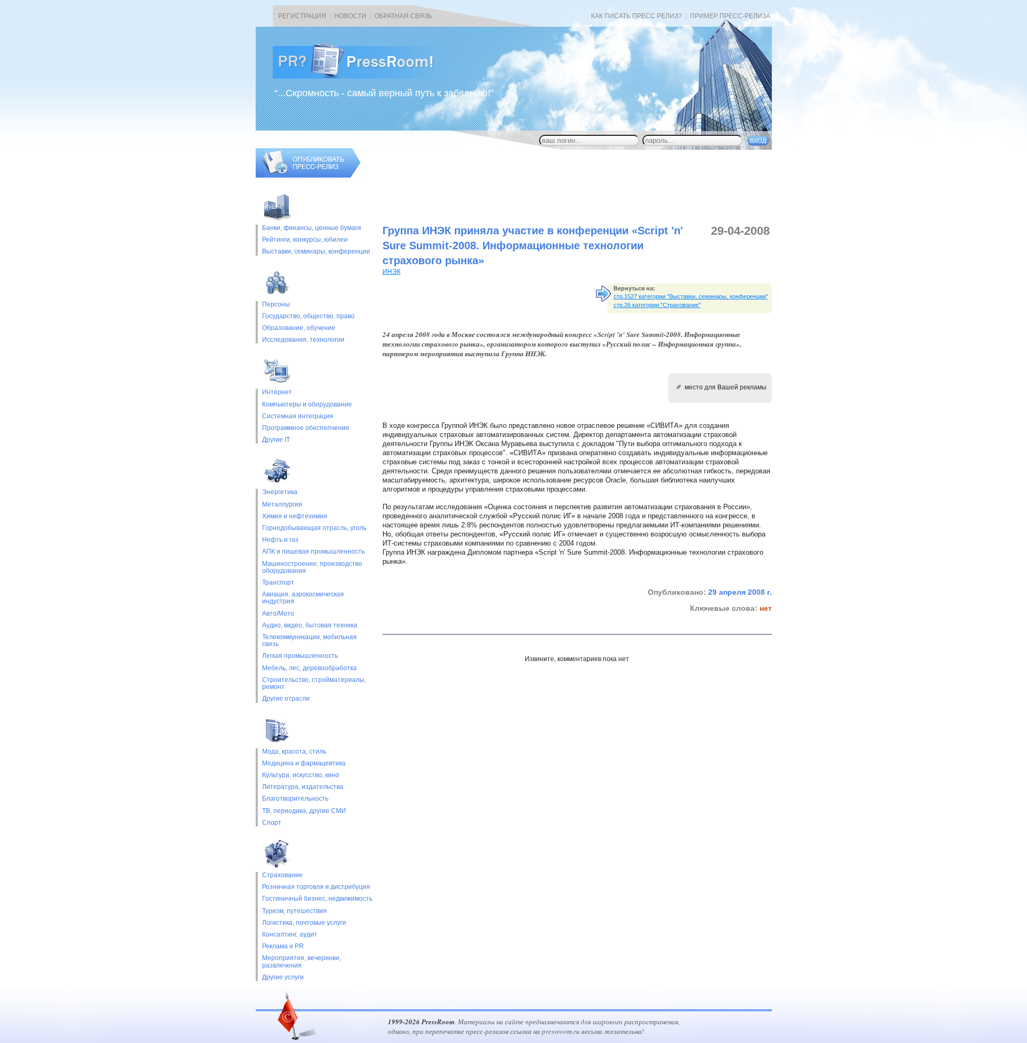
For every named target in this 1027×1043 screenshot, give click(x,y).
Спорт (271, 822)
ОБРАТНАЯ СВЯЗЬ (403, 16)
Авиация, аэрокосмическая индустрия (303, 598)
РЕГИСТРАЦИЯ (302, 16)
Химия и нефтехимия (294, 516)
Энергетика (279, 492)
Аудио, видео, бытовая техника (309, 625)
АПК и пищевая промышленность (313, 551)
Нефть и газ (280, 539)
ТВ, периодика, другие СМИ (304, 811)
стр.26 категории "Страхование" (657, 305)
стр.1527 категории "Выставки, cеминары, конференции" (691, 296)
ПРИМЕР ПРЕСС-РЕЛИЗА (730, 16)
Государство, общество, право (308, 316)
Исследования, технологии (303, 339)
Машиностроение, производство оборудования (312, 567)
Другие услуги (283, 977)
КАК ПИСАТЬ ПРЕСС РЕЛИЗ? (636, 16)
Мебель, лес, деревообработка (309, 668)
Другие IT (276, 439)
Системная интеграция (297, 416)
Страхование (282, 875)
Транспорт (278, 582)
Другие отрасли (286, 698)
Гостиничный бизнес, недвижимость (317, 898)
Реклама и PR (283, 946)
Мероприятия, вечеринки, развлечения (301, 962)
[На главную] (361, 76)
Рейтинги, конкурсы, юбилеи (305, 239)
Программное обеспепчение (305, 428)
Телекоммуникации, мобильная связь (309, 641)
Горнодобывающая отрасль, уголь (314, 528)
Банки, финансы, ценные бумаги (311, 228)
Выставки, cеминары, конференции (316, 251)
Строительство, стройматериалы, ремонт (314, 684)
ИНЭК (391, 271)
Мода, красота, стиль (294, 751)
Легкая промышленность (300, 656)
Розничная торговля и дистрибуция (316, 887)
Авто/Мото (278, 613)
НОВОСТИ (350, 16)
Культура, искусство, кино (300, 775)
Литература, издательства (302, 787)
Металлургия (282, 504)
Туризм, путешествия (294, 911)
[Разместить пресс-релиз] (308, 175)
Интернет (277, 392)
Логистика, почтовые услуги (304, 922)
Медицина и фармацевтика (304, 763)
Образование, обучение (298, 328)
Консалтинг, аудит (289, 934)
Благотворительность (295, 798)
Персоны (276, 304)
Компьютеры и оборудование (307, 404)
